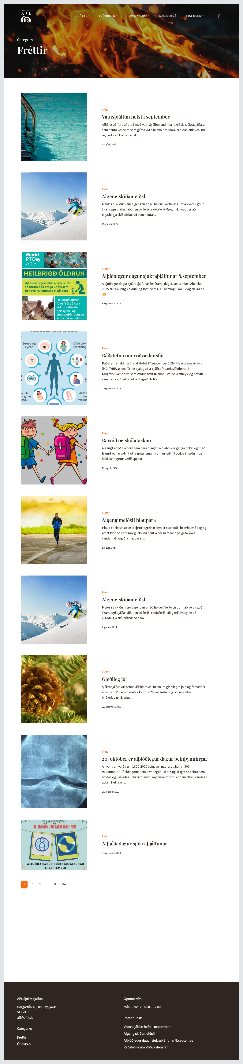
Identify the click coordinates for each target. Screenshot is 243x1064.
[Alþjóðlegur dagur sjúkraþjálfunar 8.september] (54, 286)
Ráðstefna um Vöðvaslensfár (146, 1047)
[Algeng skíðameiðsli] (54, 206)
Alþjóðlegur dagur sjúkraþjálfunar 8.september (159, 1040)
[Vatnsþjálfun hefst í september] (54, 127)
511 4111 (23, 1012)
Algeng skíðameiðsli (139, 1034)
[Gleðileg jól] (54, 689)
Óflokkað (24, 1044)
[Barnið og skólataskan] (54, 450)
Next (64, 884)
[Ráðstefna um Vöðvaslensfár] (54, 368)
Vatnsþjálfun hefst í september (147, 1027)
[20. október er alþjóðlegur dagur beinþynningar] (54, 771)
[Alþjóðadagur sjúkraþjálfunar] (54, 845)
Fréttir (106, 109)
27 (55, 884)
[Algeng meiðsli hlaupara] (54, 530)
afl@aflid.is (25, 1017)
